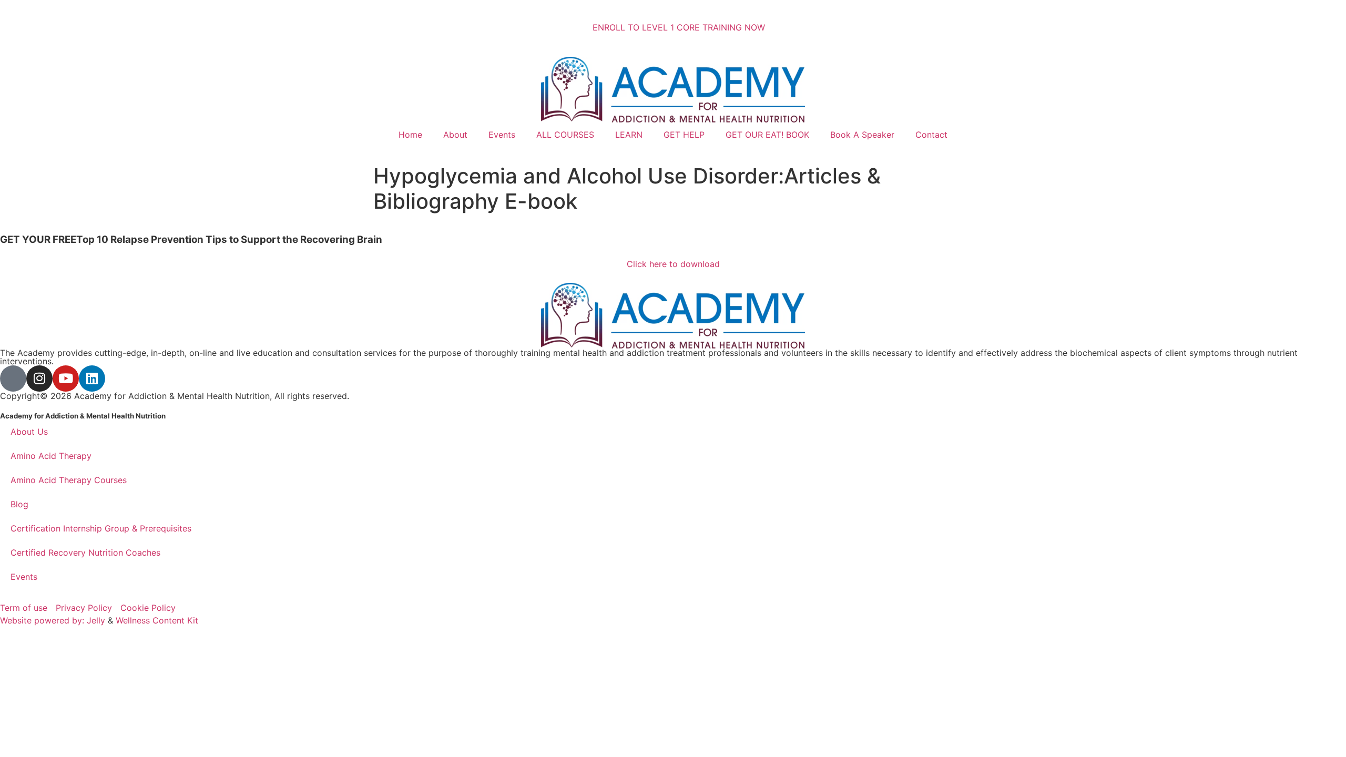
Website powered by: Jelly (52, 620)
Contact (931, 134)
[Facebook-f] (13, 378)
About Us (29, 431)
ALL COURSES (565, 134)
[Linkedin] (92, 378)
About (455, 134)
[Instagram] (39, 378)
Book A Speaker (862, 134)
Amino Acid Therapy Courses (69, 480)
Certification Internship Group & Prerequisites (101, 528)
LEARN (629, 134)
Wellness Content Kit (157, 620)
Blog (19, 504)
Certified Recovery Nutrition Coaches (85, 552)
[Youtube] (66, 378)
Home (410, 134)
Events (501, 134)
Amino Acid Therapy (51, 456)
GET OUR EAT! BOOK (767, 134)
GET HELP (684, 134)
